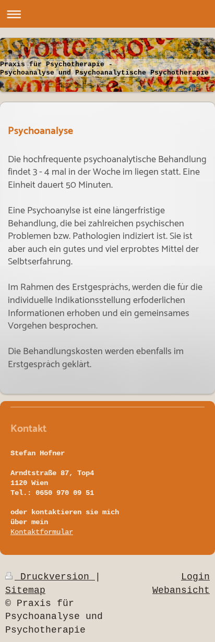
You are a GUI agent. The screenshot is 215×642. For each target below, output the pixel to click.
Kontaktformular (41, 532)
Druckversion (55, 577)
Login (195, 577)
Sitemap (25, 590)
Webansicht (181, 590)
